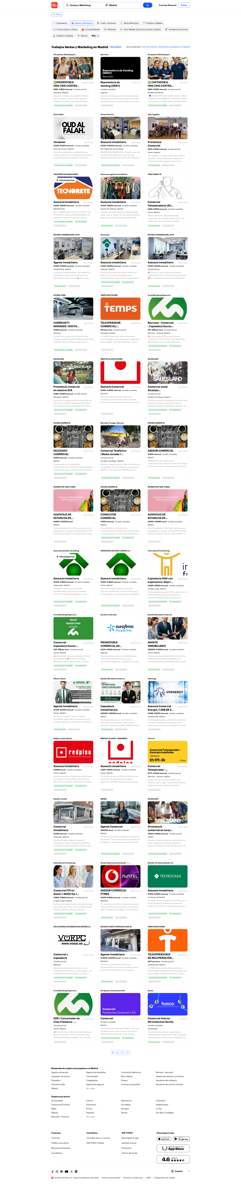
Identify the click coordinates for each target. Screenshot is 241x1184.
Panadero (55, 1080)
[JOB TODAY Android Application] (181, 1138)
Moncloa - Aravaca (60, 1116)
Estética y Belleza (154, 23)
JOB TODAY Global (95, 1143)
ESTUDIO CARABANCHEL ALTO (66, 235)
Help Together (154, 114)
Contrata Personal (167, 5)
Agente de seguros (95, 1084)
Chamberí (160, 1100)
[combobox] (86, 5)
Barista (84, 35)
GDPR (148, 1178)
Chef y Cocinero (108, 23)
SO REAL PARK (59, 295)
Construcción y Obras (66, 29)
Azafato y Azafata (64, 35)
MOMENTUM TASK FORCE (64, 487)
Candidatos (56, 1153)
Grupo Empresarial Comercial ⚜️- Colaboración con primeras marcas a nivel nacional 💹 (118, 863)
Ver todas (90, 1088)
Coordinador (92, 1076)
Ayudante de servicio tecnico (169, 1084)
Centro (89, 1100)
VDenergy (152, 679)
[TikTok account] (52, 1171)
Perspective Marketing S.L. (64, 54)
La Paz (159, 1108)
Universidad (57, 1100)
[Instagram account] (57, 1171)
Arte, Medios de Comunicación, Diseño (142, 29)
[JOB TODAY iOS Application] (164, 1138)
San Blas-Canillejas (165, 1112)
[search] (147, 5)
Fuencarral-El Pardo (60, 1104)
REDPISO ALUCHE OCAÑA (112, 359)
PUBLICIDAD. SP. (155, 174)
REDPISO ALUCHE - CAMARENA (114, 738)
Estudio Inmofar (60, 799)
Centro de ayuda (129, 1153)
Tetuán (124, 1112)
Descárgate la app (130, 1138)
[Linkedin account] (76, 1171)
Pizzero (124, 1080)
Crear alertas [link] (115, 47)
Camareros (61, 23)
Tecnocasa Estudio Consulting (66, 551)
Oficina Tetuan (59, 679)
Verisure (151, 738)
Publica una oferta (60, 1143)
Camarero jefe (58, 1084)
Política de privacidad (111, 1178)
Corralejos (126, 1104)
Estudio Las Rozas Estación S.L (160, 863)
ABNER (103, 799)
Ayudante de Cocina (178, 29)
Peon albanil (127, 1076)
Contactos (127, 1148)
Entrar (184, 5)
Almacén (111, 29)
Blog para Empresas (60, 1148)
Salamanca (126, 1100)
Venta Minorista (131, 23)
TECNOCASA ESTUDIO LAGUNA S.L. (116, 551)
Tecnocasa (105, 235)
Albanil (54, 1088)
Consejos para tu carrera (98, 1138)
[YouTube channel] (66, 1171)
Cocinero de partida (130, 1084)
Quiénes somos (129, 1143)
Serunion (104, 54)
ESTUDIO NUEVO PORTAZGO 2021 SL (116, 927)
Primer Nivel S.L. (108, 114)
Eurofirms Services (109, 615)
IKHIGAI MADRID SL (62, 423)
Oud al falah (58, 114)
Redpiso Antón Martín (62, 738)
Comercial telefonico (131, 1072)
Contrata (55, 1138)
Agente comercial (59, 1072)
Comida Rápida (92, 29)
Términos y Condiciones (133, 1178)
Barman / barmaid (164, 1072)
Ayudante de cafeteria (166, 1080)
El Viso (89, 1108)
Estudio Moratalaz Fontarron (160, 615)
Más (94, 35)
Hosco (150, 990)
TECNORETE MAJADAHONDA (65, 174)
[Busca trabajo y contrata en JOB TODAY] (54, 5)
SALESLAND (58, 359)
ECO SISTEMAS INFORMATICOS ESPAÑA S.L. (72, 927)
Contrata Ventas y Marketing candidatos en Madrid (166, 46)
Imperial (90, 1112)
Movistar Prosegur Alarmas (112, 423)
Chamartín (91, 1104)
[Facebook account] (61, 1171)
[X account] (71, 1171)
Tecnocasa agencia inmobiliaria (114, 174)
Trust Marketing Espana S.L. (159, 295)
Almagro (125, 1108)
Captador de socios (60, 1076)
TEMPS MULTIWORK (109, 295)
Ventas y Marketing (84, 23)
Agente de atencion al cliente (170, 1076)
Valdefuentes (162, 1104)
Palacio (54, 1112)
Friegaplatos (92, 1080)
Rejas (53, 1108)
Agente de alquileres (96, 1072)
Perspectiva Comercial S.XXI (113, 990)
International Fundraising (159, 551)
